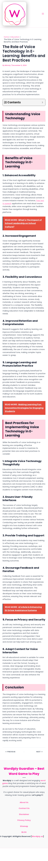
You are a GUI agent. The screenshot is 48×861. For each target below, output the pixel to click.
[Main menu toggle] (43, 13)
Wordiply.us (37, 836)
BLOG (24, 832)
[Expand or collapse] (42, 102)
